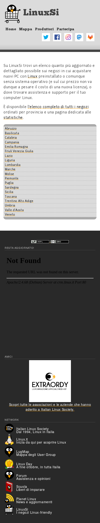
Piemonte (12, 178)
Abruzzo (11, 128)
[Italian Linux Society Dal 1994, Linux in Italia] (10, 427)
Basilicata (12, 133)
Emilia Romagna (16, 147)
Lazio (9, 156)
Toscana (11, 196)
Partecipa (65, 29)
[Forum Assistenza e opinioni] (10, 474)
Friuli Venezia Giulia (19, 151)
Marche (10, 169)
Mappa (25, 29)
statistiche (13, 117)
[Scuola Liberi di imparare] (10, 486)
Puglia (9, 183)
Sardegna (12, 187)
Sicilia (9, 192)
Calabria (11, 138)
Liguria (10, 160)
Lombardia (13, 165)
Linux (32, 76)
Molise (9, 174)
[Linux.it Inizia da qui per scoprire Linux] (10, 439)
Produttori (44, 29)
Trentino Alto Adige (19, 201)
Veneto (10, 214)
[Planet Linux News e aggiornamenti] (10, 498)
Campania (12, 142)
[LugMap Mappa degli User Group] (10, 451)
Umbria (10, 205)
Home (11, 29)
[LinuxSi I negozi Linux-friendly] (10, 509)
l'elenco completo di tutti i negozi (58, 107)
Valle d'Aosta (14, 210)
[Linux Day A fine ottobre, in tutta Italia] (10, 463)
